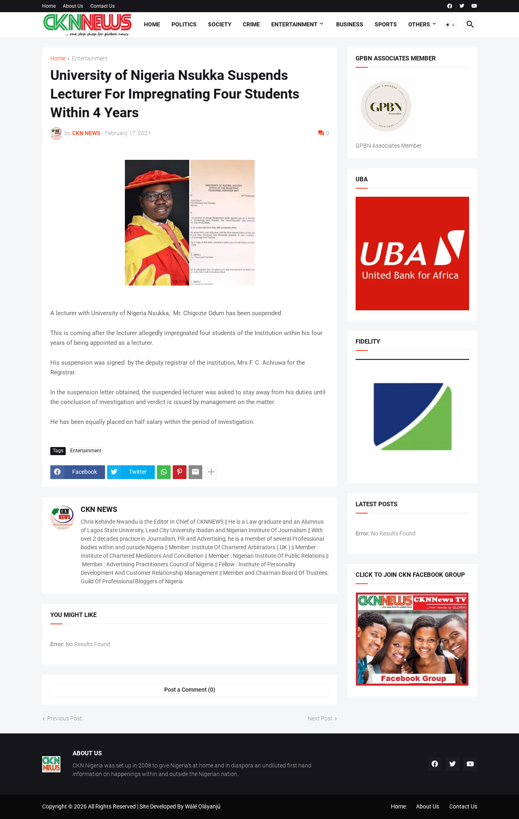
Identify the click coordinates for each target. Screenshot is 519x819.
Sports (386, 24)
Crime (251, 24)
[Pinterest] (180, 472)
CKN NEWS (99, 509)
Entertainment (294, 24)
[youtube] (474, 6)
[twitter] (461, 6)
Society (220, 24)
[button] (450, 25)
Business (349, 24)
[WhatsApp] (164, 472)
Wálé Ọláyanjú (203, 806)
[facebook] (449, 6)
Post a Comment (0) (189, 689)
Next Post (320, 718)
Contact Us (102, 6)
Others (419, 24)
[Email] (195, 472)
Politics (184, 24)
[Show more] (211, 472)
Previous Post (64, 718)
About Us (73, 6)
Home (49, 6)
